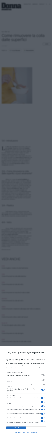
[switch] (43, 375)
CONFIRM (16, 427)
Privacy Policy (34, 432)
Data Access (26, 432)
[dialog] (26, 390)
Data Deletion (18, 432)
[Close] (49, 349)
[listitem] (26, 372)
